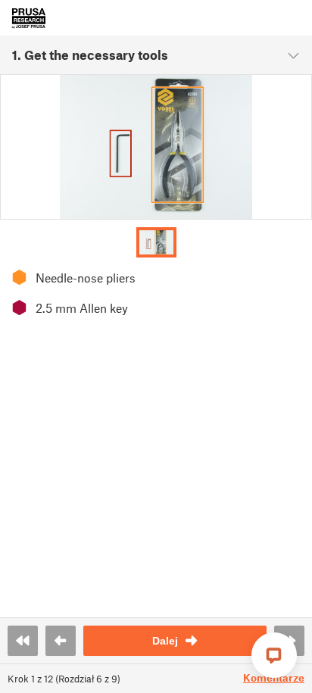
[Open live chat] (274, 655)
